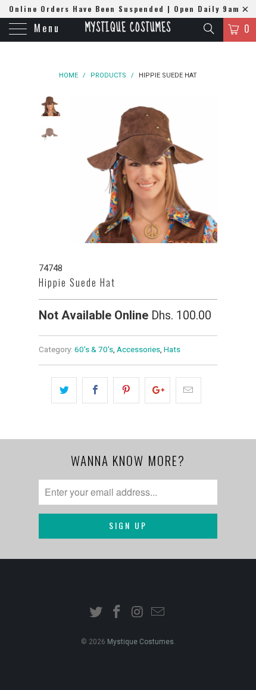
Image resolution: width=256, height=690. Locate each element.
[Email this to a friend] (188, 390)
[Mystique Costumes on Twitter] (96, 613)
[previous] (80, 169)
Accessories (138, 349)
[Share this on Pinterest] (126, 390)
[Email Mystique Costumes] (158, 613)
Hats (172, 349)
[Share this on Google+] (157, 390)
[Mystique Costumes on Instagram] (138, 613)
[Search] (208, 28)
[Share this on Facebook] (95, 390)
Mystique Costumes (128, 28)
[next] (206, 169)
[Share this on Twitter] (64, 390)
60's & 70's (93, 349)
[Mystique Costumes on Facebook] (117, 613)
